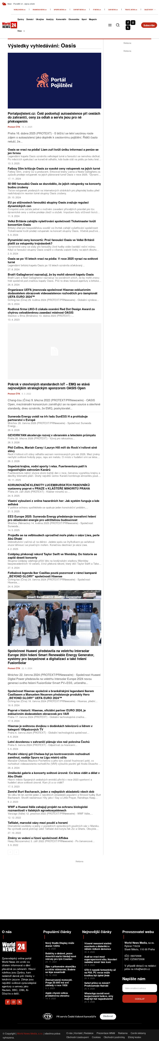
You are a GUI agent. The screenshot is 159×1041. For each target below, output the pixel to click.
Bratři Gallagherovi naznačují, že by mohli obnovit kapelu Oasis (51, 274)
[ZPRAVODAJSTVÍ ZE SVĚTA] (7, 25)
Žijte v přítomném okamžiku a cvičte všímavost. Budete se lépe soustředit (60, 969)
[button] (117, 25)
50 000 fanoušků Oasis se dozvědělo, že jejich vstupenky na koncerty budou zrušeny (54, 185)
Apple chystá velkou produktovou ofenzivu (57, 994)
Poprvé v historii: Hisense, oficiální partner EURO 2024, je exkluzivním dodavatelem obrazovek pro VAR (47, 712)
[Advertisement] (131, 77)
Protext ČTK (14, 127)
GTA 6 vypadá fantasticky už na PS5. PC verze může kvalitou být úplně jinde (100, 972)
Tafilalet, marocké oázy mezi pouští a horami (38, 822)
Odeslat (140, 998)
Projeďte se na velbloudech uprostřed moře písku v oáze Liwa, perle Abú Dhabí (53, 537)
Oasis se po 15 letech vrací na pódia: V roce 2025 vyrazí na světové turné (53, 260)
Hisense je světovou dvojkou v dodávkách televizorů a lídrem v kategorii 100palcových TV (50, 727)
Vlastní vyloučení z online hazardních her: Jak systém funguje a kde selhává (53, 502)
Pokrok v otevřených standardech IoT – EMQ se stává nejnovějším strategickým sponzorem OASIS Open (49, 386)
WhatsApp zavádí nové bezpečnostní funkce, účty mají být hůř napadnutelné (98, 996)
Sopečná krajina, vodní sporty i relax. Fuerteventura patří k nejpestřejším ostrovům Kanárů (47, 468)
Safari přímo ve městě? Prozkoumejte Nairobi (97, 984)
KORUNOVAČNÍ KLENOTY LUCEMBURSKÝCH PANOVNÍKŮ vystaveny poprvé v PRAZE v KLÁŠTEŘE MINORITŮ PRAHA (49, 486)
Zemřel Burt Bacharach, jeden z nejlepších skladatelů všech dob (51, 791)
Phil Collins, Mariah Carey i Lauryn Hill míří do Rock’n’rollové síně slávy (52, 449)
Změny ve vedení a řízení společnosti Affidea (38, 838)
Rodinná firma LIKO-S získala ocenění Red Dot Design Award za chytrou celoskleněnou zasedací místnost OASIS (51, 311)
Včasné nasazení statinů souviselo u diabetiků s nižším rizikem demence (97, 946)
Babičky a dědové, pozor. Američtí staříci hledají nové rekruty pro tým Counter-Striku (60, 957)
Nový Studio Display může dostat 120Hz (59, 944)
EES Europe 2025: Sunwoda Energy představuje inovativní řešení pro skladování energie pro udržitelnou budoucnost (52, 518)
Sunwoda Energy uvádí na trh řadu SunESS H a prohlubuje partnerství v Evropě (48, 418)
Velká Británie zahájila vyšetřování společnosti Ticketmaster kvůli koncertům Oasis (52, 223)
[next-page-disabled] (16, 852)
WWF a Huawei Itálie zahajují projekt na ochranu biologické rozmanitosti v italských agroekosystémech (48, 808)
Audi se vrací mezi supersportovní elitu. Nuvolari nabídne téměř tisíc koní (100, 959)
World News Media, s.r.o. (30, 1033)
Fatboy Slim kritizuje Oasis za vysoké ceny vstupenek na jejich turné (54, 168)
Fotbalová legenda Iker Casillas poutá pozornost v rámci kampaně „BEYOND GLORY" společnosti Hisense (52, 574)
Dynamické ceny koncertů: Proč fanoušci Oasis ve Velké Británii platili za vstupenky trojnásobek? (51, 241)
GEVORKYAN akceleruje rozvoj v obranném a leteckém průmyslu (52, 435)
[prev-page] (10, 852)
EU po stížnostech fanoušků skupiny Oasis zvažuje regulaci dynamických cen (48, 204)
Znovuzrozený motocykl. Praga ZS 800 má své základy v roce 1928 (58, 982)
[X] (128, 27)
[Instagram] (133, 22)
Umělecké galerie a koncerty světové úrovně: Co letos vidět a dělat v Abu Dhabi (54, 774)
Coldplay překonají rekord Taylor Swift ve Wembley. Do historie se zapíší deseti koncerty (52, 556)
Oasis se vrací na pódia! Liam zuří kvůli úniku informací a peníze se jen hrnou (53, 151)
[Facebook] (128, 22)
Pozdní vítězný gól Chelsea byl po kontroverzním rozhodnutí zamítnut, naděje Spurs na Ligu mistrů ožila (49, 755)
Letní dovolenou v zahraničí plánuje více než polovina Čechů (49, 742)
